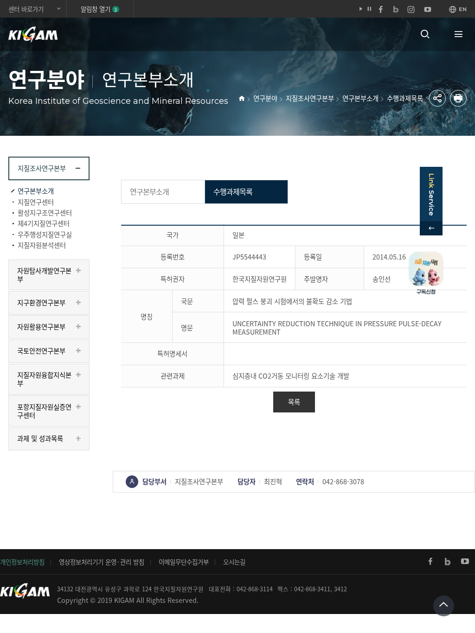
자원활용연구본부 (41, 327)
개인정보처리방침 (22, 561)
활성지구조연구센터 (45, 213)
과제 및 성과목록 (40, 438)
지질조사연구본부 (310, 98)
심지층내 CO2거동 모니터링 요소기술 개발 (290, 376)
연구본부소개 (360, 98)
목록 (294, 402)
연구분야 (265, 98)
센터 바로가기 (26, 8)
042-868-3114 (255, 588)
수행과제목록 (405, 98)
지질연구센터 (36, 202)
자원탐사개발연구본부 (44, 275)
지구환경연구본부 (41, 303)
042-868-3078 (343, 481)
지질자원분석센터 (42, 245)
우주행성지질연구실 (45, 234)
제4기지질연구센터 (44, 223)
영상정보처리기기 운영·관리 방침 (101, 561)
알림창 (99, 8)
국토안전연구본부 (41, 351)
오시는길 (234, 561)
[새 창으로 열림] (430, 561)
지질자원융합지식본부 (44, 379)
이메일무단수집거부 (184, 561)
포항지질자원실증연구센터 (44, 411)
